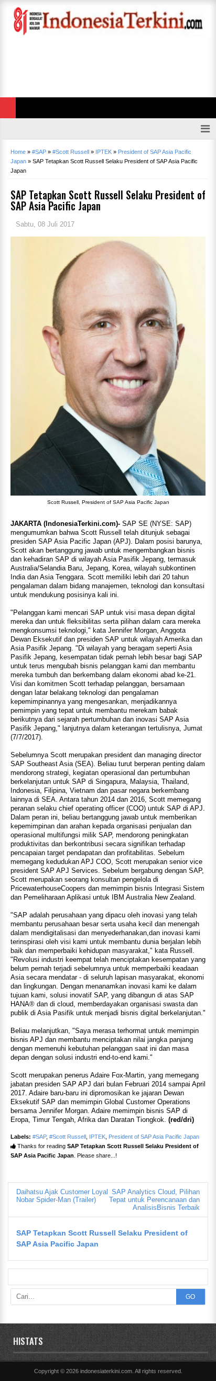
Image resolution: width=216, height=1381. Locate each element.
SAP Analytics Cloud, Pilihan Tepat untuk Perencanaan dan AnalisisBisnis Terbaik (154, 1199)
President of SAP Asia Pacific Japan (154, 1136)
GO (190, 1296)
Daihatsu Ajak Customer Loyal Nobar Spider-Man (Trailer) (62, 1196)
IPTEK (97, 1136)
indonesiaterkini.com (106, 1371)
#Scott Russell (67, 1136)
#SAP (39, 1136)
